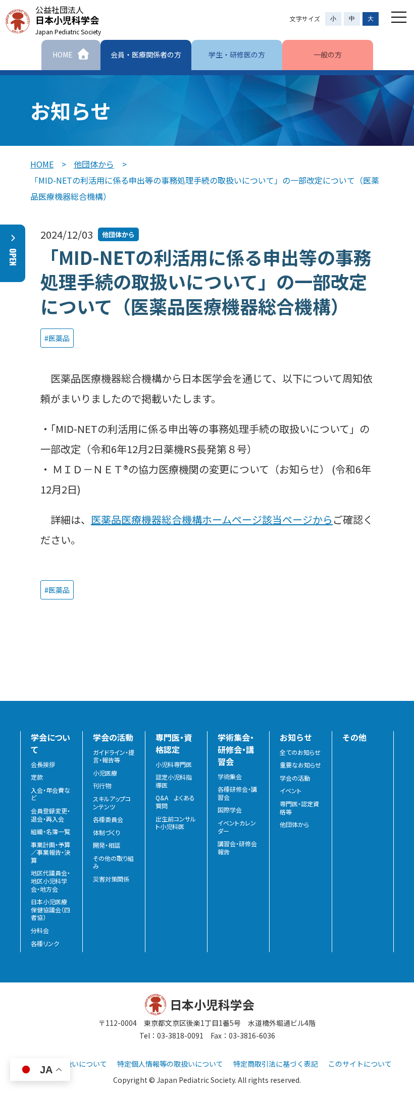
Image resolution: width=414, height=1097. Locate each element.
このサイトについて (360, 1064)
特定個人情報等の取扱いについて (170, 1064)
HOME (42, 164)
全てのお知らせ (300, 752)
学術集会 (230, 777)
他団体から (94, 164)
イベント (290, 791)
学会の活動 (295, 778)
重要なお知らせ (300, 765)
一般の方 (328, 54)
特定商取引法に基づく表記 (275, 1064)
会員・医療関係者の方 (146, 54)
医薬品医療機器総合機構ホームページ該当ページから (212, 519)
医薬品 (59, 338)
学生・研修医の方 (237, 54)
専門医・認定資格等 (299, 807)
